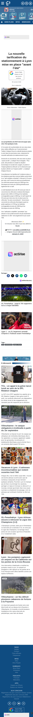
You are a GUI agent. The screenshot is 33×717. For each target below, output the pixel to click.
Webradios (26, 22)
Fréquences (16, 655)
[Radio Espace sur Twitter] (14, 703)
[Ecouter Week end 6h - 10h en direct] (16, 358)
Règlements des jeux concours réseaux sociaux (16, 693)
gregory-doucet (17, 344)
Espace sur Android (16, 687)
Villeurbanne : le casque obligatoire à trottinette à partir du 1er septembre (16, 428)
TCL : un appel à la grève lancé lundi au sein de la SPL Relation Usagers (16, 388)
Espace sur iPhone (16, 685)
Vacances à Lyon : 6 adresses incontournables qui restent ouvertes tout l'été (15, 469)
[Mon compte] (30, 3)
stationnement (8, 344)
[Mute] (31, 9)
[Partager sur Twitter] (12, 276)
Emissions (16, 670)
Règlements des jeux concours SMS (16, 695)
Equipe (16, 649)
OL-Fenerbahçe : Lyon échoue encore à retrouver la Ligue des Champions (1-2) (16, 519)
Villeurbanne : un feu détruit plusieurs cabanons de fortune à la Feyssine (16, 599)
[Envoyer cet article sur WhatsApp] (21, 276)
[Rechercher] (26, 3)
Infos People (16, 663)
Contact (16, 651)
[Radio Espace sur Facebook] (9, 703)
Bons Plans (9, 22)
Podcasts (16, 678)
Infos (18, 22)
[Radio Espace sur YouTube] (19, 703)
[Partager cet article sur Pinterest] (16, 276)
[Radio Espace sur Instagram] (23, 703)
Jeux (16, 672)
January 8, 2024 (17, 234)
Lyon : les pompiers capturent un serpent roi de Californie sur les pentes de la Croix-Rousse (16, 559)
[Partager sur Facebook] (8, 276)
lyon (3, 344)
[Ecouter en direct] (23, 3)
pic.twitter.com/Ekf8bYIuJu (21, 230)
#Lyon (17, 226)
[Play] (2, 15)
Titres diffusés (16, 653)
